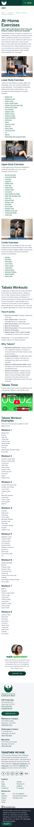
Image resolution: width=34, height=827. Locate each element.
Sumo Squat (9, 128)
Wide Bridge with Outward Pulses (15, 137)
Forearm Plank (9, 190)
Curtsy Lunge (9, 101)
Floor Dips (8, 185)
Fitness (10, 12)
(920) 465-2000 (6, 706)
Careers (3, 798)
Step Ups (8, 126)
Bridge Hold (8, 97)
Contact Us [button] (17, 673)
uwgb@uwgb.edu (6, 708)
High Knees (8, 261)
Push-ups (8, 198)
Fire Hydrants (9, 109)
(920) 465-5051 (6, 746)
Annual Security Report (20, 796)
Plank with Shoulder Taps (13, 196)
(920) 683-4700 (6, 725)
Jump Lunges (9, 266)
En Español (20, 788)
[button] (3, 774)
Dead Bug (8, 181)
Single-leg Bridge (10, 118)
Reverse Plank (9, 200)
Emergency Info (18, 798)
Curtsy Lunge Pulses (11, 103)
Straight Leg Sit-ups (11, 210)
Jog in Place (9, 263)
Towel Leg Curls (10, 130)
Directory (4, 796)
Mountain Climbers (10, 272)
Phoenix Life (20, 784)
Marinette (22, 766)
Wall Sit (7, 135)
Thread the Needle (11, 213)
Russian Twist (9, 202)
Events (3, 800)
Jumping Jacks (9, 270)
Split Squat (8, 120)
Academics (4, 788)
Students (19, 786)
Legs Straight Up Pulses (12, 194)
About (3, 786)
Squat (7, 122)
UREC (3, 8)
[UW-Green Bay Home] (4, 3)
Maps (3, 794)
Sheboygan (5, 766)
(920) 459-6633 (6, 735)
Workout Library (21, 12)
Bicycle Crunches (10, 175)
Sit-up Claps (9, 206)
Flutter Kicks (9, 187)
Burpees (7, 257)
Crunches (8, 179)
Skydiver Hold (9, 208)
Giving (3, 802)
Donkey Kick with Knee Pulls (14, 105)
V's (6, 132)
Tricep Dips (8, 215)
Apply (3, 784)
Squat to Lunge (10, 124)
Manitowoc (23, 763)
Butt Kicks (8, 259)
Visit (2, 782)
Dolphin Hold (9, 183)
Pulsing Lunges (9, 114)
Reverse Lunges (10, 116)
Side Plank (8, 204)
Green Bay (16, 763)
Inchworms (8, 192)
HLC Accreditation (18, 794)
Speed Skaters (9, 274)
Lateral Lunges (9, 111)
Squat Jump (8, 276)
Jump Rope (8, 268)
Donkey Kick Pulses (11, 107)
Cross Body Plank (10, 177)
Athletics (19, 782)
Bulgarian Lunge (10, 99)
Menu (29, 3)
